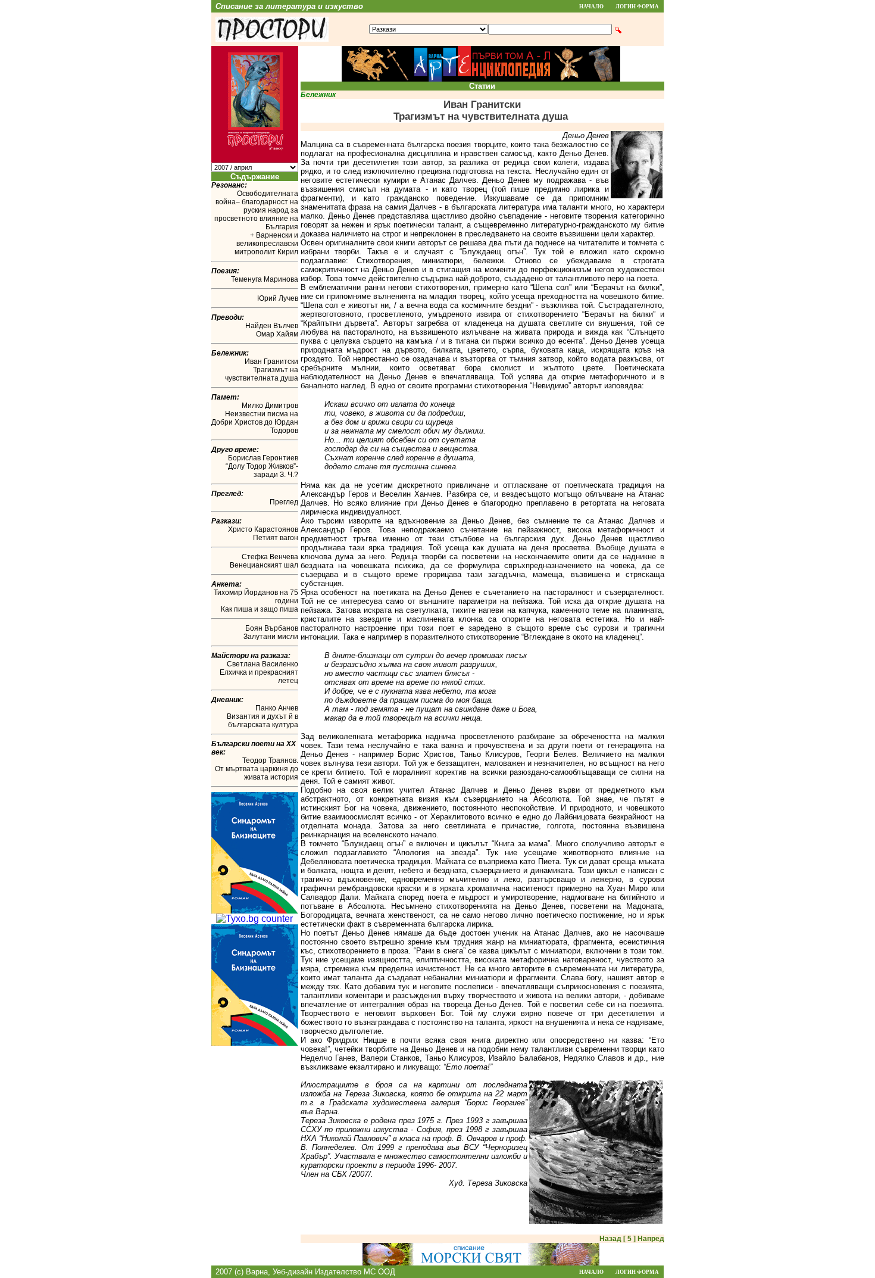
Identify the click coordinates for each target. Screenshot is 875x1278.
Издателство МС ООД (355, 1271)
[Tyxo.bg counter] (254, 919)
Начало (591, 7)
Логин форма (637, 7)
